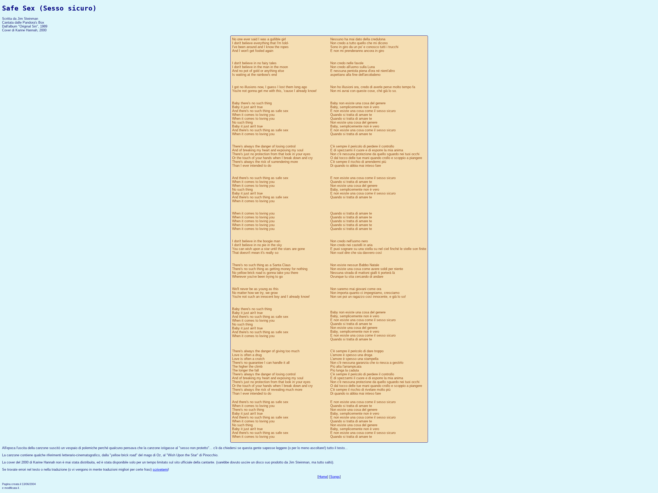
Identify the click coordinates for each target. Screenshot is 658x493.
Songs (335, 477)
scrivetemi (160, 469)
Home (322, 477)
